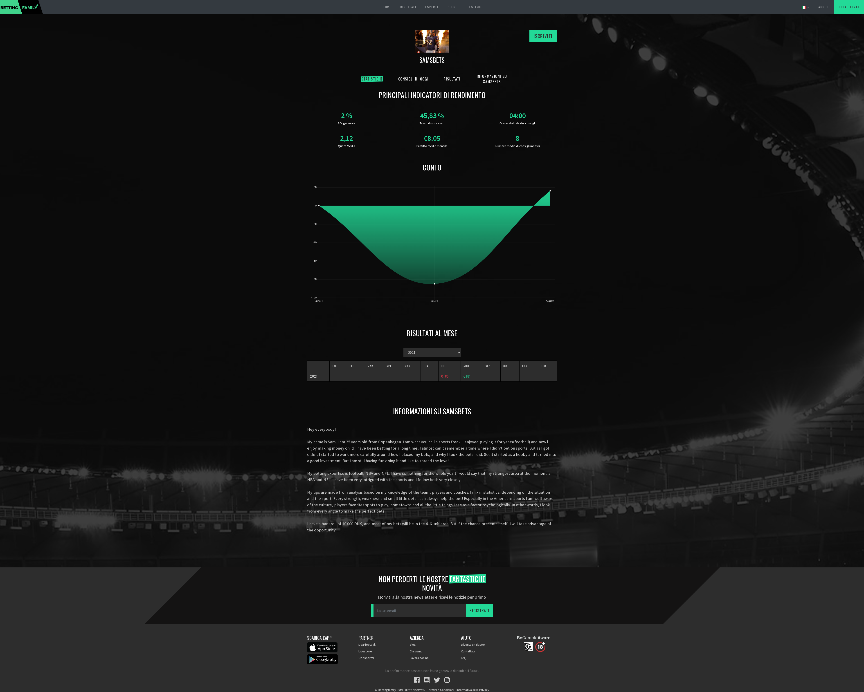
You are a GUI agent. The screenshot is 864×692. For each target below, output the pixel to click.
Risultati (408, 6)
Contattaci (468, 651)
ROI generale (346, 123)
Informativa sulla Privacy (473, 690)
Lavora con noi (419, 658)
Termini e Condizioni (440, 690)
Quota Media (346, 146)
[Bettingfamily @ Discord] (427, 680)
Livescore (365, 651)
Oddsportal (366, 658)
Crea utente (849, 6)
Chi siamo (473, 6)
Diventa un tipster (473, 645)
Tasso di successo (432, 123)
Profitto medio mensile (432, 146)
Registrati (479, 610)
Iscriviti (543, 36)
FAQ (463, 658)
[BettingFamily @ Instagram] (447, 680)
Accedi (824, 6)
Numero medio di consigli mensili (517, 146)
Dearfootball (367, 645)
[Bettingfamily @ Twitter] (437, 680)
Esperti (431, 6)
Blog (452, 6)
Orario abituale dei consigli (518, 123)
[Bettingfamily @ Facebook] (417, 680)
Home (387, 6)
